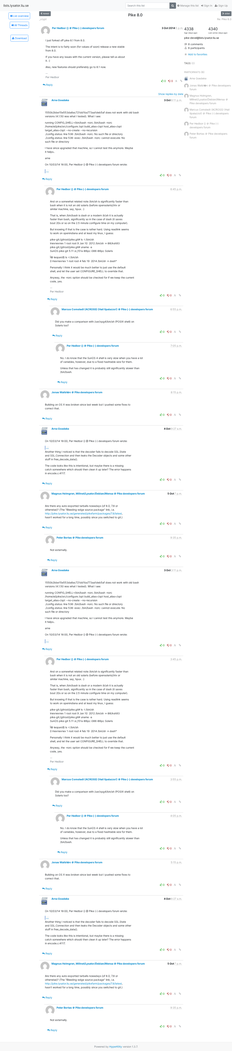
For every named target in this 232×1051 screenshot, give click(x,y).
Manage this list (189, 5)
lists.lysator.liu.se (16, 5)
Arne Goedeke (60, 100)
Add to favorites (197, 54)
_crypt (43, 19)
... (47, 171)
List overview (20, 15)
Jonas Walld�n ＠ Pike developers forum (76, 392)
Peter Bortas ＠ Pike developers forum (80, 537)
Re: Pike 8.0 (224, 19)
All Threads (21, 25)
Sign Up (223, 5)
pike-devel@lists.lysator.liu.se (201, 37)
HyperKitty (115, 1046)
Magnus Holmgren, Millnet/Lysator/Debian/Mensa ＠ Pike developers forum (98, 493)
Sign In (207, 5)
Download (20, 38)
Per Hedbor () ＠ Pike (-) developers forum (78, 28)
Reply (49, 84)
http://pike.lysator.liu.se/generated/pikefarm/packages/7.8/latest (83, 513)
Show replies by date (170, 93)
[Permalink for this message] (181, 81)
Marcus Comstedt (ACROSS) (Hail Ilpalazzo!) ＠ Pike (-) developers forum (107, 309)
